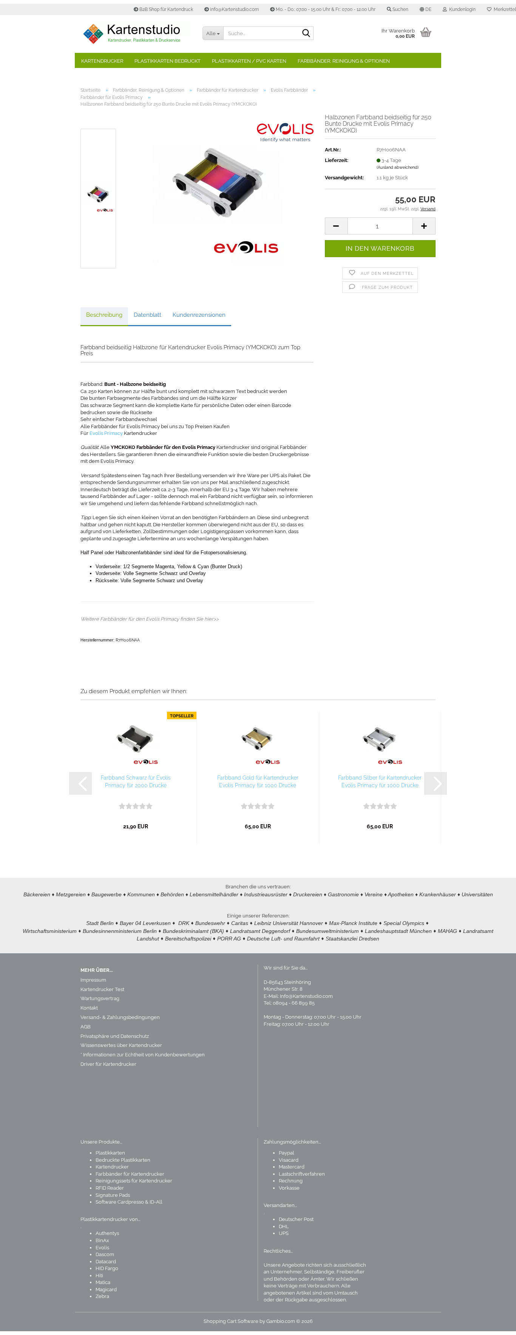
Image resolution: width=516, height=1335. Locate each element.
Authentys (107, 1233)
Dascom (105, 1254)
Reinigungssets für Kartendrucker (134, 1181)
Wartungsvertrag (99, 998)
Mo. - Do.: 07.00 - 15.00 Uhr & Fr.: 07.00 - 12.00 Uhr (325, 9)
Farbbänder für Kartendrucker (130, 1174)
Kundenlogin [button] (461, 9)
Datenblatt (147, 314)
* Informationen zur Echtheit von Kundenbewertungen (142, 1055)
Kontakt (89, 1008)
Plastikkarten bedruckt (167, 61)
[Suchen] (306, 33)
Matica (103, 1282)
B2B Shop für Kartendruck (165, 9)
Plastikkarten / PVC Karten (249, 61)
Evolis (102, 1247)
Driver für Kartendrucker (108, 1064)
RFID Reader (110, 1188)
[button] (425, 9)
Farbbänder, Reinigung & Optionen (344, 61)
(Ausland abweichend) (398, 167)
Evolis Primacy (106, 433)
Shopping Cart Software (231, 1321)
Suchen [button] (399, 9)
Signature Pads (113, 1195)
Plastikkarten (110, 1153)
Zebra (102, 1296)
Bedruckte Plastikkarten (123, 1160)
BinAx (102, 1240)
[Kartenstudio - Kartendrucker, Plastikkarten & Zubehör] (135, 34)
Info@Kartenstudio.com (306, 996)
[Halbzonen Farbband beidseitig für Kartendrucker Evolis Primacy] (219, 198)
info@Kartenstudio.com (234, 9)
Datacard (106, 1261)
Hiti (99, 1275)
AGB (85, 1027)
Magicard (106, 1289)
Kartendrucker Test (102, 989)
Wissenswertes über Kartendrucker (121, 1045)
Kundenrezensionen (199, 314)
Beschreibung (104, 314)
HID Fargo (107, 1268)
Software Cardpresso (120, 1202)
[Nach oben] (495, 1324)
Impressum (93, 980)
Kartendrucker (102, 61)
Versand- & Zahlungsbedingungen (120, 1017)
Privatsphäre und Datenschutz (114, 1036)
